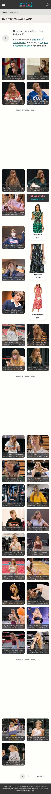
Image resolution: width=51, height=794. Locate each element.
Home (4, 12)
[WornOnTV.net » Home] (25, 4)
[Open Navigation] (3, 5)
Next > (40, 776)
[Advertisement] (25, 139)
